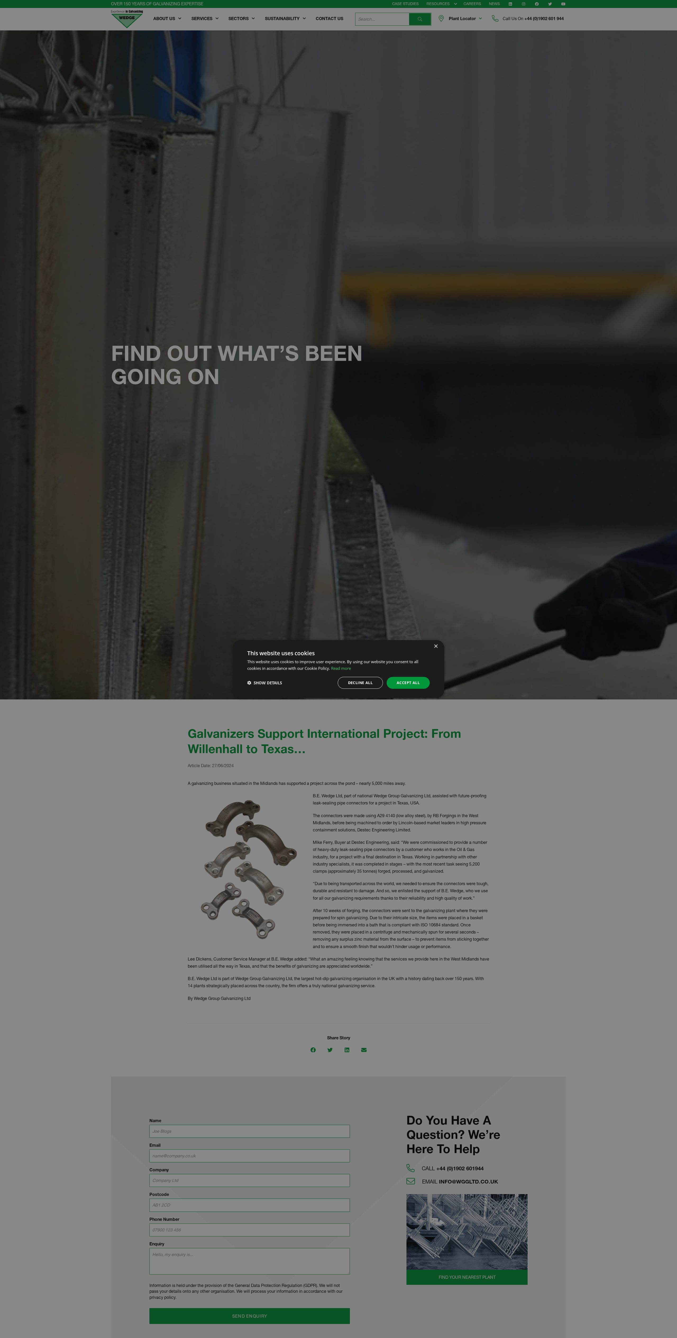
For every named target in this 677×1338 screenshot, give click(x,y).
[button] (264, 683)
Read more (341, 668)
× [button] (436, 646)
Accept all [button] (408, 682)
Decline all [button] (360, 682)
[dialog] (338, 669)
